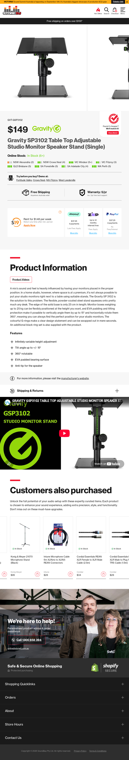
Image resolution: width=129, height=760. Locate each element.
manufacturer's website (75, 378)
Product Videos (20, 279)
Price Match (113, 133)
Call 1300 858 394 (29, 640)
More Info (74, 233)
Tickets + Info (118, 2)
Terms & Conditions (97, 751)
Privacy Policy (80, 751)
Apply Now (29, 225)
